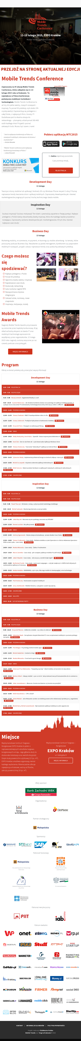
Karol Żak (16, 442)
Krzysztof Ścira (17, 426)
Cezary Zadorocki (18, 421)
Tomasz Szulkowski (19, 540)
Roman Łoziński (18, 524)
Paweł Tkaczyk (16, 504)
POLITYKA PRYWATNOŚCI (56, 1026)
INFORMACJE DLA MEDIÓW (35, 1026)
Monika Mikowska (18, 547)
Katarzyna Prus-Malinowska (21, 669)
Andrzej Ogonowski (19, 535)
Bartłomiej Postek (18, 563)
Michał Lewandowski (27, 706)
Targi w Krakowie (45, 1033)
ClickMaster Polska (46, 1030)
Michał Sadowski (17, 509)
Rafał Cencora (17, 468)
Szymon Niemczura (18, 403)
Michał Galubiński (18, 653)
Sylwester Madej (18, 457)
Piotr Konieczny (18, 581)
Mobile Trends (30, 1033)
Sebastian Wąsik (18, 635)
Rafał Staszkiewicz (19, 694)
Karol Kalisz (28, 436)
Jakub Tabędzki (18, 558)
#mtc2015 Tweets (60, 86)
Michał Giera (17, 706)
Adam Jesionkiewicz (19, 683)
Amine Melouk (17, 699)
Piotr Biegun (17, 648)
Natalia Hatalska (18, 570)
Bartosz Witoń (17, 676)
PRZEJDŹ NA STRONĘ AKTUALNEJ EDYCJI (40, 69)
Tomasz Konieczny (19, 447)
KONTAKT (19, 1026)
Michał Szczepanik (18, 463)
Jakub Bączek (17, 519)
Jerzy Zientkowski (18, 586)
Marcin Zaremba (18, 553)
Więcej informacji (20, 351)
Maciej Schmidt (16, 398)
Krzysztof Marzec (17, 630)
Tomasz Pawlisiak (18, 415)
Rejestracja (60, 170)
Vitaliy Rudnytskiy (18, 436)
